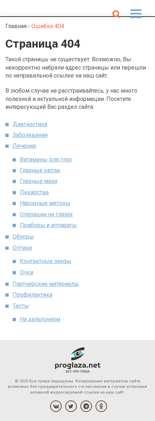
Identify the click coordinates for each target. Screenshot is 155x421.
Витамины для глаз (46, 159)
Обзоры (23, 236)
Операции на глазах (46, 214)
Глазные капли (40, 170)
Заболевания (30, 135)
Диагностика (30, 124)
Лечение (24, 145)
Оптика (22, 247)
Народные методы (45, 203)
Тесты (21, 305)
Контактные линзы (45, 261)
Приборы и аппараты (48, 225)
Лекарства (34, 192)
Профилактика (32, 294)
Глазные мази (38, 181)
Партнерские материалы (46, 283)
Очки (26, 272)
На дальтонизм (40, 319)
